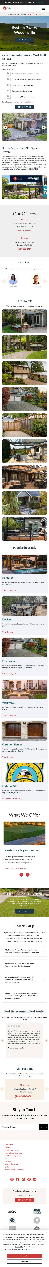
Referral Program (11, 1164)
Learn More (40, 2)
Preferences (24, 1261)
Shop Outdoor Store (11, 798)
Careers (8, 1147)
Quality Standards (12, 1150)
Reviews (8, 1161)
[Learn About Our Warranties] (24, 846)
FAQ (6, 1158)
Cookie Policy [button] (19, 1247)
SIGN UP (43, 1127)
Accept (24, 1256)
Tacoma (24, 238)
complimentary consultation (23, 102)
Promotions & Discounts (14, 1169)
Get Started (24, 40)
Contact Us (9, 1144)
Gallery (7, 1167)
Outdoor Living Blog (13, 1156)
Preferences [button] (26, 1249)
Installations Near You (13, 1153)
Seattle (24, 219)
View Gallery (7, 590)
